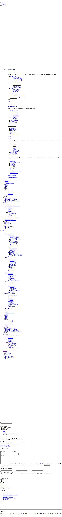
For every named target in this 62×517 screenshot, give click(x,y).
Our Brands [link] (5, 309)
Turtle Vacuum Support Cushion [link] (19, 95)
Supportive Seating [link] (13, 143)
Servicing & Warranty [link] (9, 219)
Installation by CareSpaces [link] (13, 154)
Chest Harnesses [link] (16, 149)
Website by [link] (15, 515)
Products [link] (4, 232)
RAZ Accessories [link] (16, 86)
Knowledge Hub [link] (8, 336)
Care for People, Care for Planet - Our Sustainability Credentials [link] (17, 514)
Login (5, 4)
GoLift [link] (14, 166)
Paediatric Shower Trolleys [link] (18, 79)
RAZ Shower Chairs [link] (17, 87)
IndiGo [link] (6, 186)
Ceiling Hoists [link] (13, 165)
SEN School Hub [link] (11, 211)
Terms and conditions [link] (11, 513)
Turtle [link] (6, 195)
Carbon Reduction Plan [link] (20, 513)
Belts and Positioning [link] (17, 82)
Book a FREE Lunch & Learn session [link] (12, 206)
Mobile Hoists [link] (13, 117)
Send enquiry (47, 464)
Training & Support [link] (6, 334)
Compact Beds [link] (13, 128)
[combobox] (6, 5)
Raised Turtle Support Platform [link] (18, 97)
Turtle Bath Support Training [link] (13, 217)
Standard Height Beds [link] (14, 129)
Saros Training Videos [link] (12, 215)
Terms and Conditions (40, 463)
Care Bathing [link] (12, 163)
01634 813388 (4, 3)
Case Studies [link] (5, 202)
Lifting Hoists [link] (15, 119)
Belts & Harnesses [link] (13, 147)
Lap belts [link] (14, 148)
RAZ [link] (6, 187)
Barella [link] (6, 182)
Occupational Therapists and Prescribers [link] (13, 201)
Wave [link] (6, 196)
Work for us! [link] (7, 224)
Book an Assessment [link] (9, 226)
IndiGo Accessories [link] (16, 84)
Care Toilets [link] (12, 164)
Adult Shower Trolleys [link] (17, 77)
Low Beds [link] (12, 131)
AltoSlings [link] (7, 181)
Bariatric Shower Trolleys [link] (17, 78)
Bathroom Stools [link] (16, 89)
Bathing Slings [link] (15, 113)
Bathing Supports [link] (13, 93)
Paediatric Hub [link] (10, 209)
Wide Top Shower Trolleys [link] (18, 80)
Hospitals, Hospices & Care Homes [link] (9, 498)
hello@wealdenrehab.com (5, 487)
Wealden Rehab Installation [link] (8, 492)
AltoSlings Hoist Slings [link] (14, 110)
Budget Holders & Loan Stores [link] (11, 199)
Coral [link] (6, 184)
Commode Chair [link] (16, 90)
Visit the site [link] (12, 172)
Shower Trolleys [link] (13, 76)
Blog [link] (4, 203)
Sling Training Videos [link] (12, 216)
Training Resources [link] (9, 342)
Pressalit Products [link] (13, 169)
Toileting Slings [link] (16, 115)
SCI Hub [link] (9, 210)
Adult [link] (14, 144)
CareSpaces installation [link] (9, 183)
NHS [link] (9, 99)
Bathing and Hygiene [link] (12, 69)
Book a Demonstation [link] (12, 175)
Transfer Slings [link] (15, 112)
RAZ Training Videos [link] (12, 214)
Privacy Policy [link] (3, 513)
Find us (1, 483)
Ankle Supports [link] (16, 150)
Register (2, 4)
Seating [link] (9, 136)
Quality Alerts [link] (5, 499)
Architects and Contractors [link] (10, 198)
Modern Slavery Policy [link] (38, 513)
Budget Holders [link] (6, 496)
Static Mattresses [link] (13, 132)
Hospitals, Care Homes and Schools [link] (12, 200)
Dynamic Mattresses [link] (14, 133)
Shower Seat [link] (15, 92)
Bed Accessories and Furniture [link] (16, 134)
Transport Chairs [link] (13, 152)
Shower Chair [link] (15, 91)
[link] (4, 431)
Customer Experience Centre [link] (10, 220)
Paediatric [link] (14, 146)
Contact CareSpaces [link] (14, 173)
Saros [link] (6, 188)
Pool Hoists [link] (12, 168)
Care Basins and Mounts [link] (15, 162)
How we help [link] (5, 493)
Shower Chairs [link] (13, 81)
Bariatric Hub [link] (10, 208)
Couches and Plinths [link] (14, 120)
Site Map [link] (3, 514)
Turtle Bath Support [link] (16, 94)
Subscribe (48, 473)
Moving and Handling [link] (12, 103)
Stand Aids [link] (15, 118)
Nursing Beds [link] (12, 130)
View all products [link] (13, 98)
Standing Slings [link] (16, 116)
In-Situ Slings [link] (15, 111)
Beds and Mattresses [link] (12, 123)
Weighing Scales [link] (13, 121)
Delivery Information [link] (29, 513)
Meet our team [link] (8, 223)
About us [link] (7, 222)
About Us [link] (5, 351)
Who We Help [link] (5, 327)
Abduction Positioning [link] (17, 151)
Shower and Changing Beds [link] (15, 170)
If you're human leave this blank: (6, 466)
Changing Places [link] (13, 167)
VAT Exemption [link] (46, 513)
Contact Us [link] (5, 225)
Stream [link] (11, 88)
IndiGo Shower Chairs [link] (17, 85)
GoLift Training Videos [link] (12, 213)
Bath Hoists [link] (12, 161)
